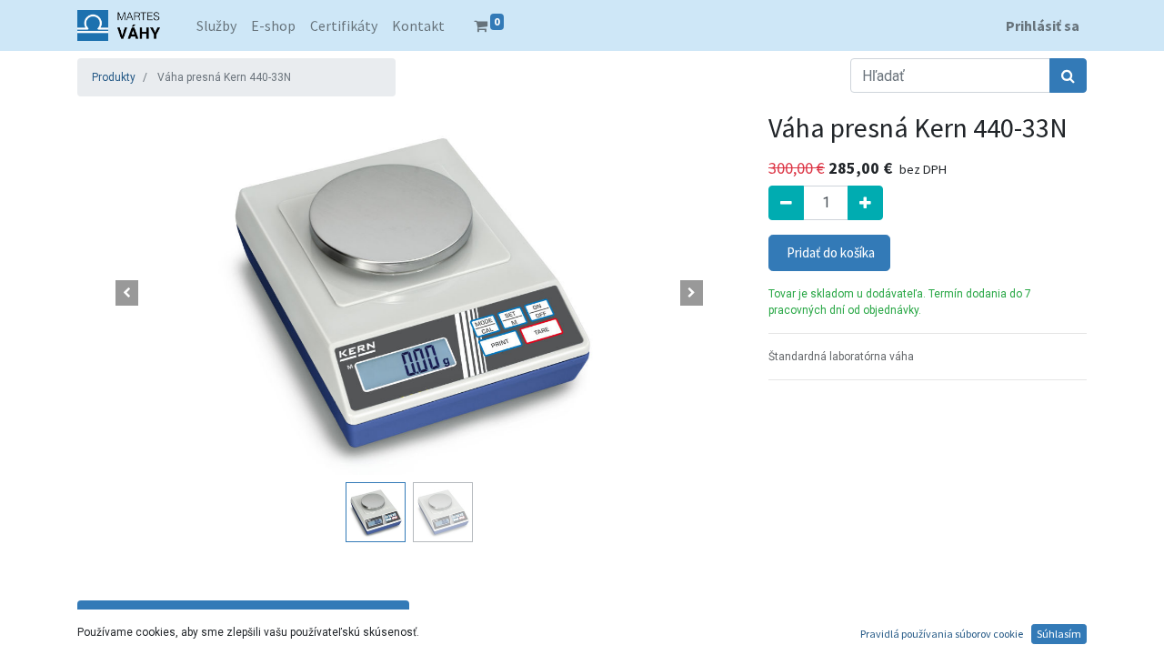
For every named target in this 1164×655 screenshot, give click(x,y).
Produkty (113, 77)
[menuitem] (216, 25)
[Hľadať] (1068, 75)
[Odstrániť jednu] (786, 203)
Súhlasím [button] (1059, 633)
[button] (127, 293)
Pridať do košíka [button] (829, 252)
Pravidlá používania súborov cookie (941, 633)
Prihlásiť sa (1042, 25)
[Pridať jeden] (865, 203)
